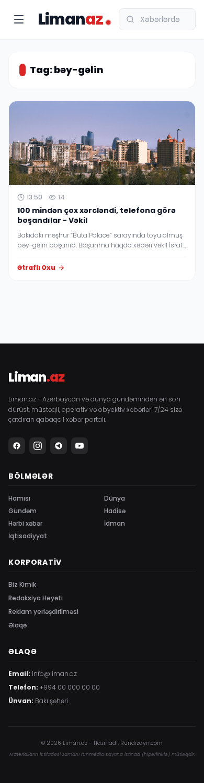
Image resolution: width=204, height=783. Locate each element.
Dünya (114, 498)
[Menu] (18, 19)
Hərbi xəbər (25, 523)
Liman (70, 19)
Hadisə (115, 510)
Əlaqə (17, 625)
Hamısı (19, 498)
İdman (114, 523)
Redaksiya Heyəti (35, 598)
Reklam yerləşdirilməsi (43, 611)
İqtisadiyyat (27, 535)
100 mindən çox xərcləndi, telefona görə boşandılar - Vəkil (96, 215)
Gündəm (22, 510)
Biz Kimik (22, 584)
